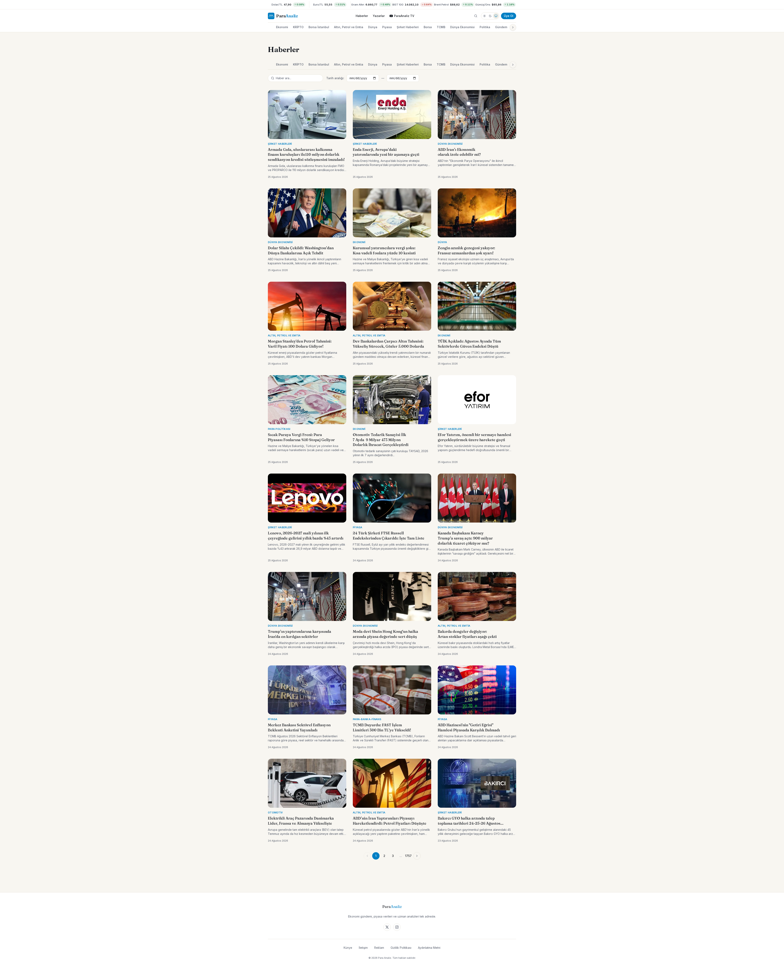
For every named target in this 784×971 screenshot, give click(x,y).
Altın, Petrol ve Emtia (348, 27)
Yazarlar (379, 16)
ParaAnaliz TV (404, 16)
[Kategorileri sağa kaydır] (513, 27)
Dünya (372, 27)
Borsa (428, 27)
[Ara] (475, 16)
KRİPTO (298, 27)
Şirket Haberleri (408, 27)
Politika (485, 27)
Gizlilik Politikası (401, 947)
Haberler (362, 16)
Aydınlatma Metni (429, 947)
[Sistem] (496, 16)
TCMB (441, 27)
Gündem (501, 27)
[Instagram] (397, 927)
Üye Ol (508, 16)
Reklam (379, 947)
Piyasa (387, 27)
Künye (348, 947)
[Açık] (484, 16)
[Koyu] (490, 16)
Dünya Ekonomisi (462, 27)
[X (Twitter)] (387, 927)
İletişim (363, 947)
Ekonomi (282, 27)
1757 (408, 856)
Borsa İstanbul (318, 27)
